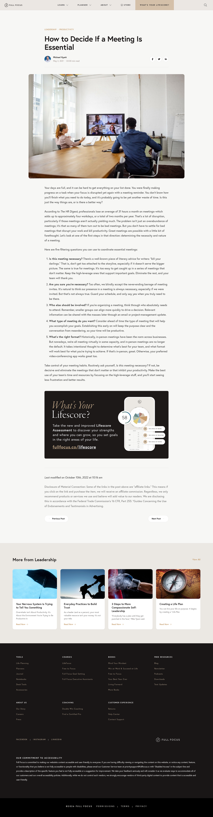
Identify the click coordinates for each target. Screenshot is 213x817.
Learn (61, 5)
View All (196, 559)
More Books (113, 690)
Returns (111, 709)
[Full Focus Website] (168, 739)
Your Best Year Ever (117, 679)
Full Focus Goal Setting (73, 674)
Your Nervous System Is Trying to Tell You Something (34, 605)
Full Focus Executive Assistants (77, 679)
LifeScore (154, 5)
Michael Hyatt (60, 57)
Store (127, 5)
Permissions (105, 806)
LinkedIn (56, 739)
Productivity (66, 29)
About (104, 5)
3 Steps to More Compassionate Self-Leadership (124, 607)
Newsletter (159, 668)
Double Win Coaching (72, 709)
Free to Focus (69, 668)
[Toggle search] (205, 5)
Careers (20, 714)
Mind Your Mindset (117, 663)
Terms (125, 806)
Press (18, 719)
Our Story (21, 709)
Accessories (21, 690)
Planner (83, 5)
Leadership (50, 29)
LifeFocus (66, 663)
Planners (20, 668)
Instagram (39, 739)
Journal (19, 674)
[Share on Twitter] (159, 59)
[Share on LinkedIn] (166, 59)
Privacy (141, 806)
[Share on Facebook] (152, 59)
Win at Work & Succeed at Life (123, 668)
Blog (156, 663)
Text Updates (160, 684)
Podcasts (158, 674)
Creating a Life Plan (171, 604)
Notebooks (21, 679)
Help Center (114, 714)
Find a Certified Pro (71, 714)
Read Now (20, 624)
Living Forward (115, 684)
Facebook (22, 739)
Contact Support (116, 719)
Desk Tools (21, 684)
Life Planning (22, 663)
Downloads (159, 679)
